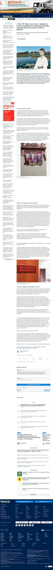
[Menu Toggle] (1, 16)
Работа (36, 514)
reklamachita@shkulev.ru (45, 550)
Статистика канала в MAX (5, 517)
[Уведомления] (49, 16)
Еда (16, 514)
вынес (47, 304)
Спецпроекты (45, 516)
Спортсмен (19, 355)
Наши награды (3, 511)
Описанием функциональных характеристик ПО (34, 555)
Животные (18, 516)
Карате (24, 355)
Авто (16, 506)
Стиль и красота (46, 509)
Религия (36, 517)
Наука (27, 514)
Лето (27, 511)
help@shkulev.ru (7, 561)
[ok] (22, 525)
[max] (27, 525)
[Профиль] (52, 16)
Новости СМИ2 (20, 397)
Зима (27, 506)
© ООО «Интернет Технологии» (5, 566)
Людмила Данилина (24, 350)
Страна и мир (45, 511)
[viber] (25, 525)
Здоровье (17, 517)
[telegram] (17, 525)
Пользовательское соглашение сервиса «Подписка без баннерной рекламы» (38, 563)
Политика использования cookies (32, 560)
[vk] (19, 525)
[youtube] (33, 525)
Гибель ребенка (29, 355)
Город (17, 511)
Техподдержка (3, 514)
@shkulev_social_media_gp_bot (37, 551)
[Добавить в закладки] (47, 39)
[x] (30, 525)
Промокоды (33, 470)
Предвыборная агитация (5, 516)
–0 (49, 382)
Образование (28, 517)
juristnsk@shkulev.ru (3, 560)
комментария (22, 38)
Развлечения (37, 516)
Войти (20, 390)
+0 (46, 382)
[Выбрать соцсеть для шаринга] (49, 39)
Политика (36, 511)
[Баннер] (11, 19)
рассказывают (23, 344)
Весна (17, 509)
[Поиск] (47, 16)
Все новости (8, 23)
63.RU (33, 80)
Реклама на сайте (4, 506)
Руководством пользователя (31, 554)
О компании (3, 509)
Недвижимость (29, 516)
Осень (36, 509)
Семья (44, 506)
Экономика (45, 514)
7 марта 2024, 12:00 (19, 36)
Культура (27, 509)
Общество (36, 506)
